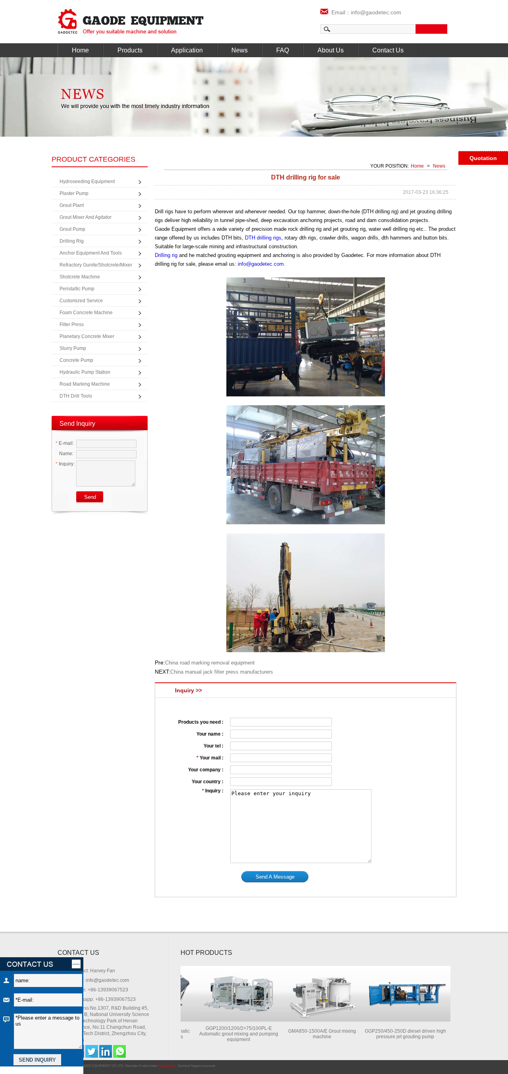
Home (80, 50)
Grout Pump (72, 229)
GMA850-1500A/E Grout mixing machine (310, 1033)
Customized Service (81, 300)
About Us (331, 50)
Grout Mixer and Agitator (86, 217)
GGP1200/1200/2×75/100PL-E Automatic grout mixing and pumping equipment (226, 1034)
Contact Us (388, 50)
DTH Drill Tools (76, 396)
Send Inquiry (77, 423)
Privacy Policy (167, 1066)
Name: (65, 453)
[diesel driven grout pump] (393, 1019)
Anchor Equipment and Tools (91, 253)
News (239, 50)
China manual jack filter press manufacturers (221, 672)
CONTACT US (78, 952)
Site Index (131, 1066)
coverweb (208, 1066)
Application (187, 50)
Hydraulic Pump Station (85, 372)
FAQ (282, 50)
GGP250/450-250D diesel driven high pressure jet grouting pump (393, 1033)
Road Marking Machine (85, 384)
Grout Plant (72, 205)
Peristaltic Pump (77, 289)
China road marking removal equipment (210, 663)
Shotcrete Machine (80, 277)
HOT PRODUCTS (206, 952)
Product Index (148, 1066)
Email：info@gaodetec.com (364, 12)
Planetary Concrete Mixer (87, 336)
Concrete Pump (76, 360)
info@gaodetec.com (261, 264)
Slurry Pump (73, 348)
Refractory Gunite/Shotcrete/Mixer (96, 265)
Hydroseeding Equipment (87, 181)
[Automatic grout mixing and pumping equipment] (226, 1019)
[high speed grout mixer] (310, 1019)
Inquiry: (65, 464)
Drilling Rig (72, 241)
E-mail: (65, 443)
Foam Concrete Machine (86, 312)
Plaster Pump (74, 193)
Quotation (483, 158)
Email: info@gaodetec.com (100, 980)
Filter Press (72, 324)
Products (129, 50)
